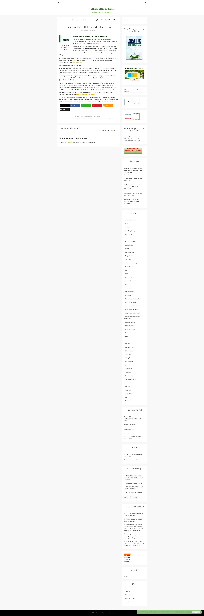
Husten (127, 284)
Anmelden (128, 591)
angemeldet (68, 142)
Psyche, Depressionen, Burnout (133, 333)
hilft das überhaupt (130, 281)
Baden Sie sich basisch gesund (133, 178)
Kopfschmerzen (129, 291)
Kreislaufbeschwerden (131, 302)
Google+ (126, 576)
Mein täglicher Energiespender (133, 193)
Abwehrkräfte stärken (131, 220)
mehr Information (186, 612)
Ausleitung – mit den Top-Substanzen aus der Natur (132, 200)
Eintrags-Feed (129, 594)
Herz (126, 273)
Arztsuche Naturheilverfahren (132, 460)
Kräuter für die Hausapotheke (133, 298)
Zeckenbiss (128, 401)
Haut (126, 270)
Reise (126, 336)
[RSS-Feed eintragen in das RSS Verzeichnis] (127, 558)
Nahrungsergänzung (130, 325)
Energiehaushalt (129, 252)
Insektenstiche (129, 288)
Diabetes (127, 248)
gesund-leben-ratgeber (130, 429)
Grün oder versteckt (131, 513)
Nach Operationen (130, 322)
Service (127, 365)
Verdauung (128, 390)
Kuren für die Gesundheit (131, 306)
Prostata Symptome (130, 329)
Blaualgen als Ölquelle (131, 519)
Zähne (127, 397)
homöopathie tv (128, 433)
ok (196, 612)
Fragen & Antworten (130, 256)
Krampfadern (128, 295)
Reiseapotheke (129, 340)
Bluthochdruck (129, 245)
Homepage (75, 20)
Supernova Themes (108, 613)
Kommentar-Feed (130, 598)
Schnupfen (128, 358)
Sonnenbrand (128, 376)
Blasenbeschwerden (130, 241)
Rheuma (127, 343)
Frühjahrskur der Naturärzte (108, 130)
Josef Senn (94, 30)
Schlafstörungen (129, 350)
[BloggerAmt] (127, 562)
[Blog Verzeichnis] (127, 556)
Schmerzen (128, 354)
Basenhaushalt (129, 234)
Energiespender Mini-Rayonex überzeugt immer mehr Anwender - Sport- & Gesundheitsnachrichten (133, 526)
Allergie (84, 20)
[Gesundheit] (127, 554)
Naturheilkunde (97, 118)
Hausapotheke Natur (102, 8)
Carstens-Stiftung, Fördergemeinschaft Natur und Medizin (132, 418)
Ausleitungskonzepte (130, 231)
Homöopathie (89, 118)
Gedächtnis (128, 259)
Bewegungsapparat (130, 238)
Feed (137, 161)
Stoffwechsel (77, 62)
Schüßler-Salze (106, 118)
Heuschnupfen (92, 116)
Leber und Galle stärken (131, 309)
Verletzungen (128, 393)
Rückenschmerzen (130, 347)
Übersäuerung (129, 383)
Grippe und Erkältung (131, 263)
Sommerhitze (128, 372)
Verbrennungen (129, 386)
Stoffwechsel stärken (130, 379)
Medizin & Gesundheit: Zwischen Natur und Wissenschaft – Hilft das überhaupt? (133, 170)
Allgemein (84, 116)
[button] (65, 105)
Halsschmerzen (129, 266)
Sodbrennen (128, 368)
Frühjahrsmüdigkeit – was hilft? (70, 128)
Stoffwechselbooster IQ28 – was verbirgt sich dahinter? (133, 186)
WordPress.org (129, 602)
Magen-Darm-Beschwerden (132, 313)
